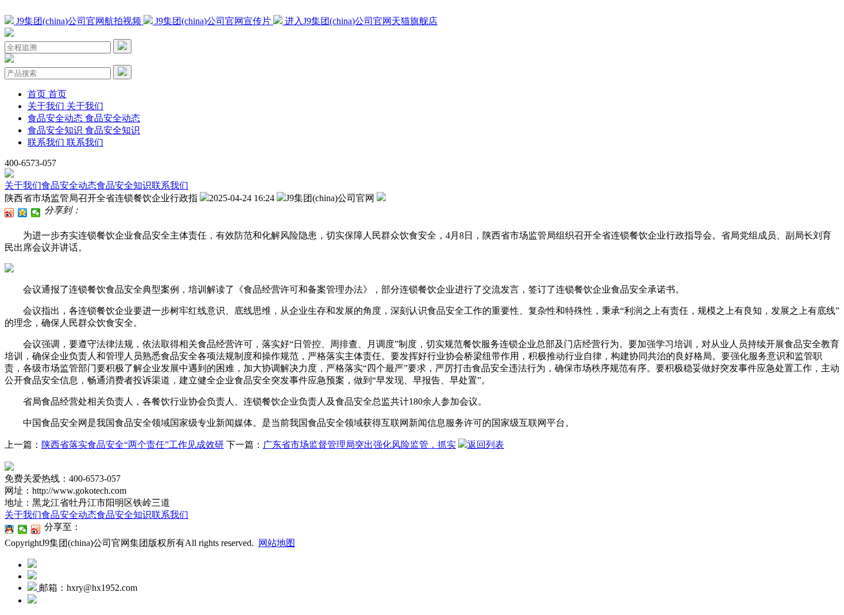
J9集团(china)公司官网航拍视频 (79, 21)
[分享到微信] (36, 212)
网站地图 (276, 543)
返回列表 (485, 444)
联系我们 (170, 185)
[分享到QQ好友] (9, 529)
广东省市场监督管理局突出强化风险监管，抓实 (359, 444)
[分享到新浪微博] (9, 212)
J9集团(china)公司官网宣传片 (213, 21)
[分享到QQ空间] (23, 212)
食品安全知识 (124, 185)
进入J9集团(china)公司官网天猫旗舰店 (360, 21)
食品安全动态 (68, 185)
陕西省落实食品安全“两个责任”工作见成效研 (132, 444)
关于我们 (23, 185)
